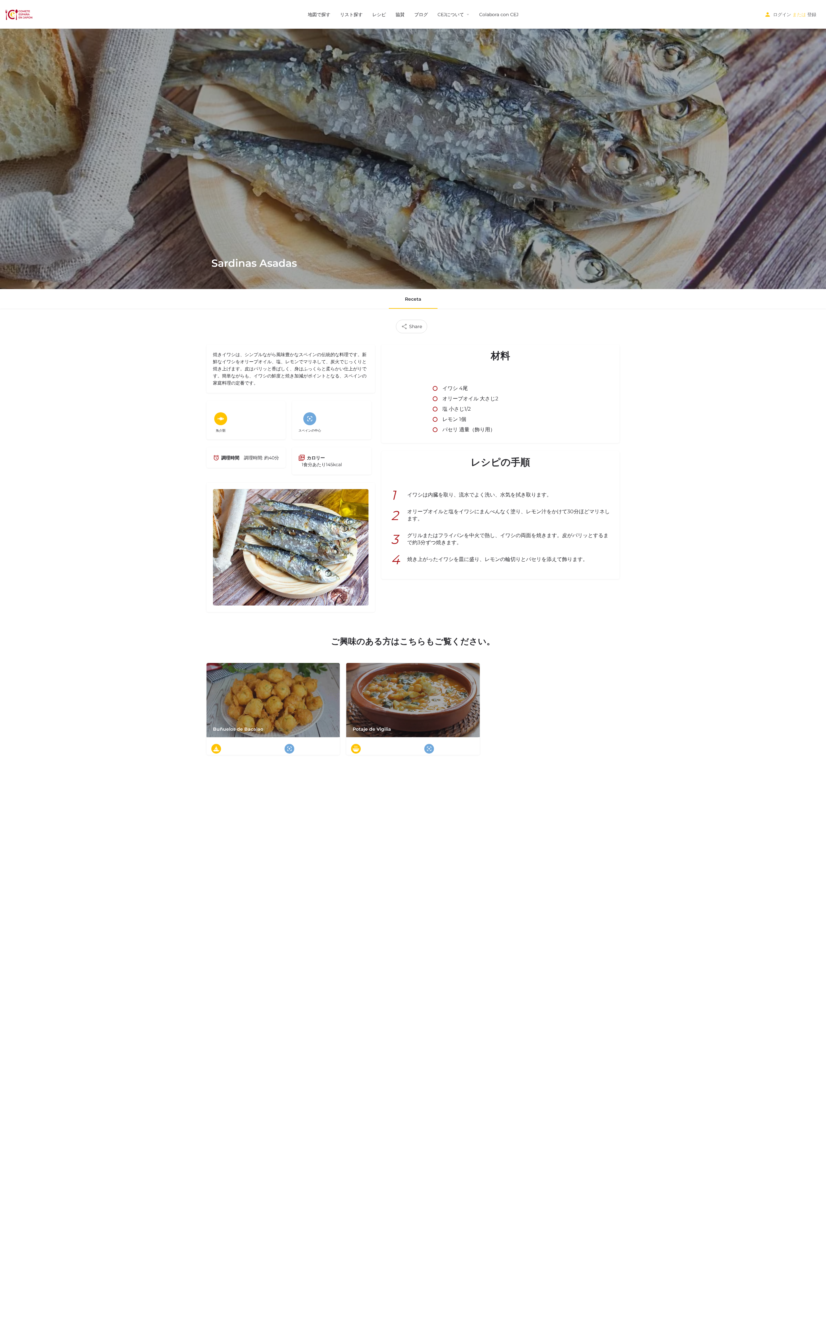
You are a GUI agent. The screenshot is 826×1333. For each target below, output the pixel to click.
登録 (811, 14)
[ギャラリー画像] (290, 547)
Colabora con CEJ (499, 14)
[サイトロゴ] (19, 14)
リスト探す (351, 14)
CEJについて (451, 14)
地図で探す (319, 14)
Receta (413, 299)
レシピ (379, 14)
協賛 (400, 14)
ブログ (421, 14)
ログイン (782, 14)
